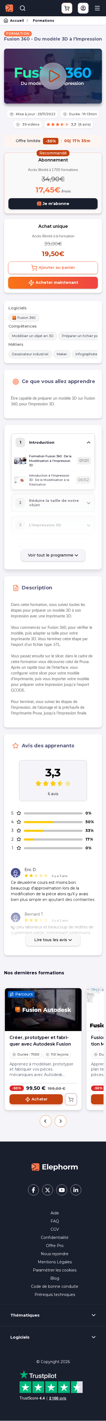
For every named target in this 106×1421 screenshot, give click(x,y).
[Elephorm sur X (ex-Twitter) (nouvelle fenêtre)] (47, 1189)
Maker (62, 354)
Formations (43, 20)
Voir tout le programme (51, 555)
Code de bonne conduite (54, 1286)
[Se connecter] (83, 8)
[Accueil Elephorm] (55, 1166)
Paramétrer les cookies (54, 1270)
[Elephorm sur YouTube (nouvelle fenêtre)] (61, 1189)
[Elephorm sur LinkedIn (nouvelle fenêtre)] (75, 1189)
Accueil (17, 20)
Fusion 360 (26, 318)
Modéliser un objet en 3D (33, 336)
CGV (55, 1229)
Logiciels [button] (20, 1337)
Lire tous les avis (51, 939)
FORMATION (18, 34)
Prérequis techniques (55, 1294)
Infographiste (86, 354)
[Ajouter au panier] (71, 1099)
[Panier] (66, 8)
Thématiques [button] (25, 1315)
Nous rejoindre (54, 1253)
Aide (55, 1213)
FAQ (55, 1221)
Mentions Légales (55, 1262)
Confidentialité (54, 1237)
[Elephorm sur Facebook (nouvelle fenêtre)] (33, 1189)
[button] (45, 1121)
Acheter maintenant (56, 282)
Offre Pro (55, 1245)
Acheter (40, 1099)
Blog (54, 1278)
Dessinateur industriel (30, 354)
